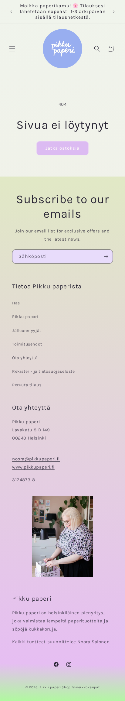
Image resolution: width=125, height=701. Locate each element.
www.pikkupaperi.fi (33, 467)
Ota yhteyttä (25, 357)
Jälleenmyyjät (26, 330)
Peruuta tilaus (26, 385)
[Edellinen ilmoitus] (11, 11)
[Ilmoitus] (113, 11)
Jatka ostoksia (62, 148)
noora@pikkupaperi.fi (36, 459)
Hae (16, 303)
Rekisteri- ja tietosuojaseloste (43, 371)
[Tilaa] (106, 256)
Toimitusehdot (27, 344)
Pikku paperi (25, 316)
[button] (12, 48)
